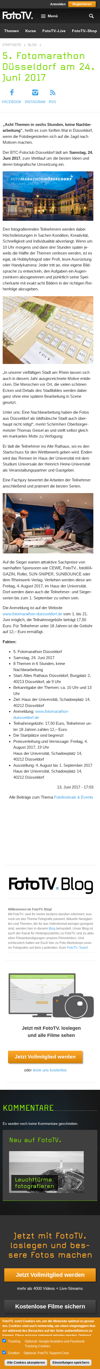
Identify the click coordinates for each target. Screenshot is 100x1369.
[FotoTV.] (18, 16)
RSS (52, 102)
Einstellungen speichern (71, 1362)
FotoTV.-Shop (84, 31)
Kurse (30, 31)
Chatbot (13, 1353)
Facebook (11, 102)
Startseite (11, 45)
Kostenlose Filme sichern (50, 1306)
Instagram (35, 102)
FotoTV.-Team (77, 948)
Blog (32, 45)
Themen (11, 31)
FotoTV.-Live (54, 31)
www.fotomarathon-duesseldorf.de (32, 614)
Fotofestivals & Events (73, 797)
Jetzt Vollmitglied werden (45, 1056)
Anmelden (58, 4)
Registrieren (82, 4)
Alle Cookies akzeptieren (26, 1362)
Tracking (14, 1341)
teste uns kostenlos (50, 1070)
